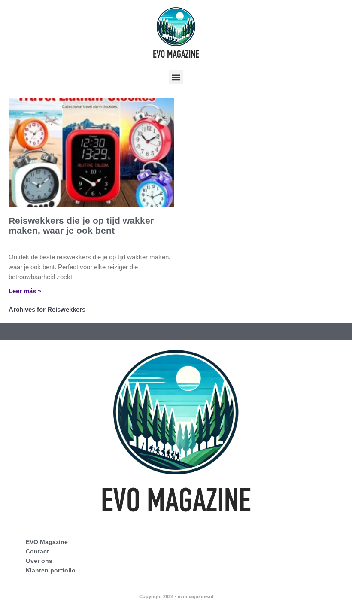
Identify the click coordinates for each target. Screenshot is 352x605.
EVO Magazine (47, 541)
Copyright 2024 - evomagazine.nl (176, 596)
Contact (37, 551)
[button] (176, 77)
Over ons (39, 560)
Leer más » (25, 291)
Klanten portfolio (51, 570)
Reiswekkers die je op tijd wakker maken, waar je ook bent (81, 225)
